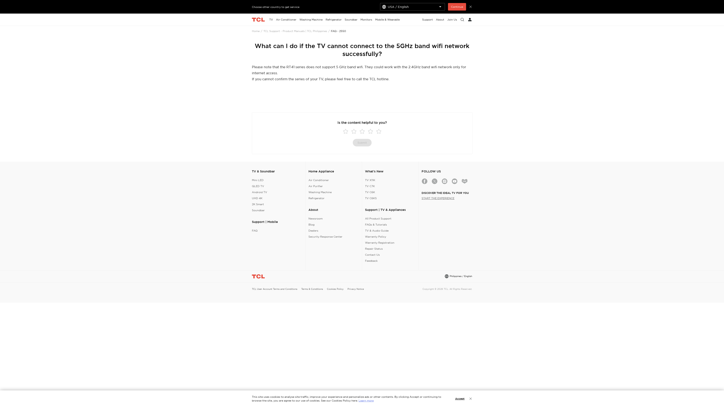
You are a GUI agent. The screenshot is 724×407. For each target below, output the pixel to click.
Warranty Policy (375, 236)
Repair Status (374, 248)
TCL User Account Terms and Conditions (274, 289)
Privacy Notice (355, 289)
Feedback (371, 260)
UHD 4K (257, 198)
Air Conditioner (318, 180)
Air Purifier (315, 186)
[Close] (470, 398)
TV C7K (370, 186)
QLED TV (258, 186)
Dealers (313, 230)
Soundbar (258, 210)
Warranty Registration (379, 242)
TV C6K (370, 192)
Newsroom (315, 218)
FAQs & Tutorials (376, 224)
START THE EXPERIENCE (438, 198)
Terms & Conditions (312, 289)
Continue (457, 6)
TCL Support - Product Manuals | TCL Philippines (295, 31)
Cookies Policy (335, 289)
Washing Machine (320, 192)
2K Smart (258, 204)
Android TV (259, 192)
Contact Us (372, 254)
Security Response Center (325, 236)
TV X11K (370, 180)
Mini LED (258, 180)
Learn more (366, 400)
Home (256, 31)
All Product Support (378, 218)
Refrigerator (316, 198)
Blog (311, 224)
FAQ (255, 230)
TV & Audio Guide (377, 230)
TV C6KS (371, 198)
